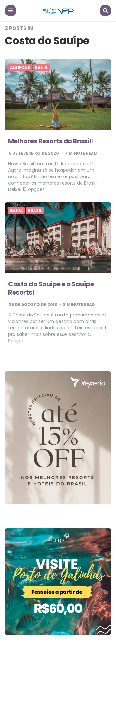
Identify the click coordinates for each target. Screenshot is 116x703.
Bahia (41, 67)
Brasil (35, 210)
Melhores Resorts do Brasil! (50, 141)
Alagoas (20, 67)
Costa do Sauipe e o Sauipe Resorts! (51, 288)
